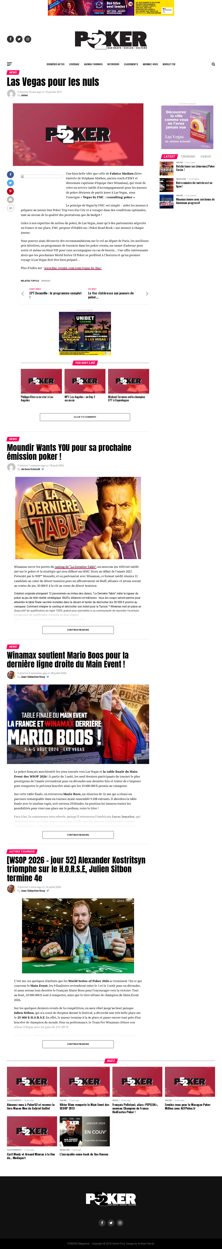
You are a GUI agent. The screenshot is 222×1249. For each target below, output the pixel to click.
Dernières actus (55, 64)
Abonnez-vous (150, 64)
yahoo (46, 281)
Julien (24, 95)
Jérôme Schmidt (30, 469)
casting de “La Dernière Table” (75, 567)
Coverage (74, 64)
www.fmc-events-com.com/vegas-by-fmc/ (73, 268)
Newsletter (169, 64)
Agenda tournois (93, 64)
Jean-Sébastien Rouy (33, 676)
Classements (131, 64)
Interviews (113, 64)
